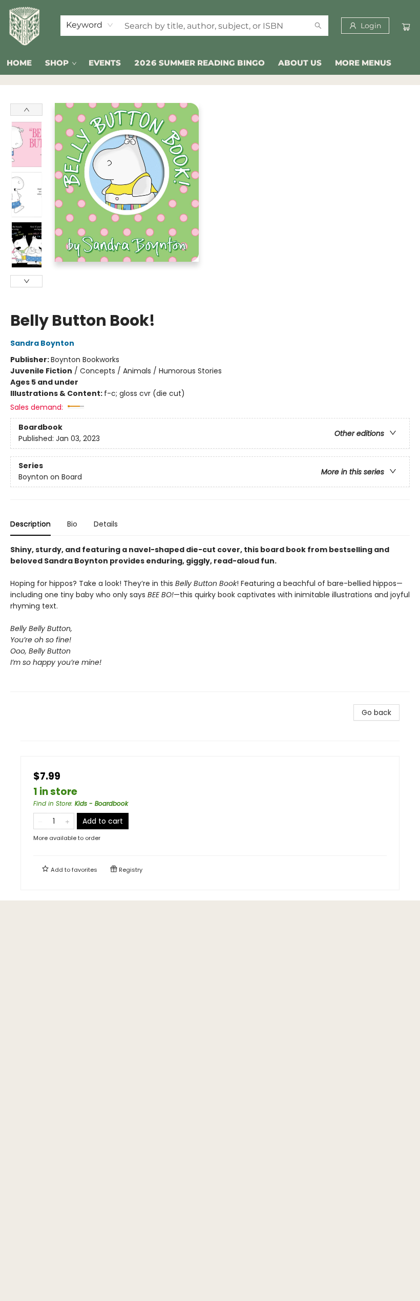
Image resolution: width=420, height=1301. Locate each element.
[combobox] (89, 25)
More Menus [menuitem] (363, 63)
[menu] (210, 63)
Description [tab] (30, 524)
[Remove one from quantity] (40, 821)
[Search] (318, 25)
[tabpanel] (210, 618)
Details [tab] (106, 524)
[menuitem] (19, 63)
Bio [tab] (72, 524)
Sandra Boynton (42, 343)
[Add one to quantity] (67, 821)
